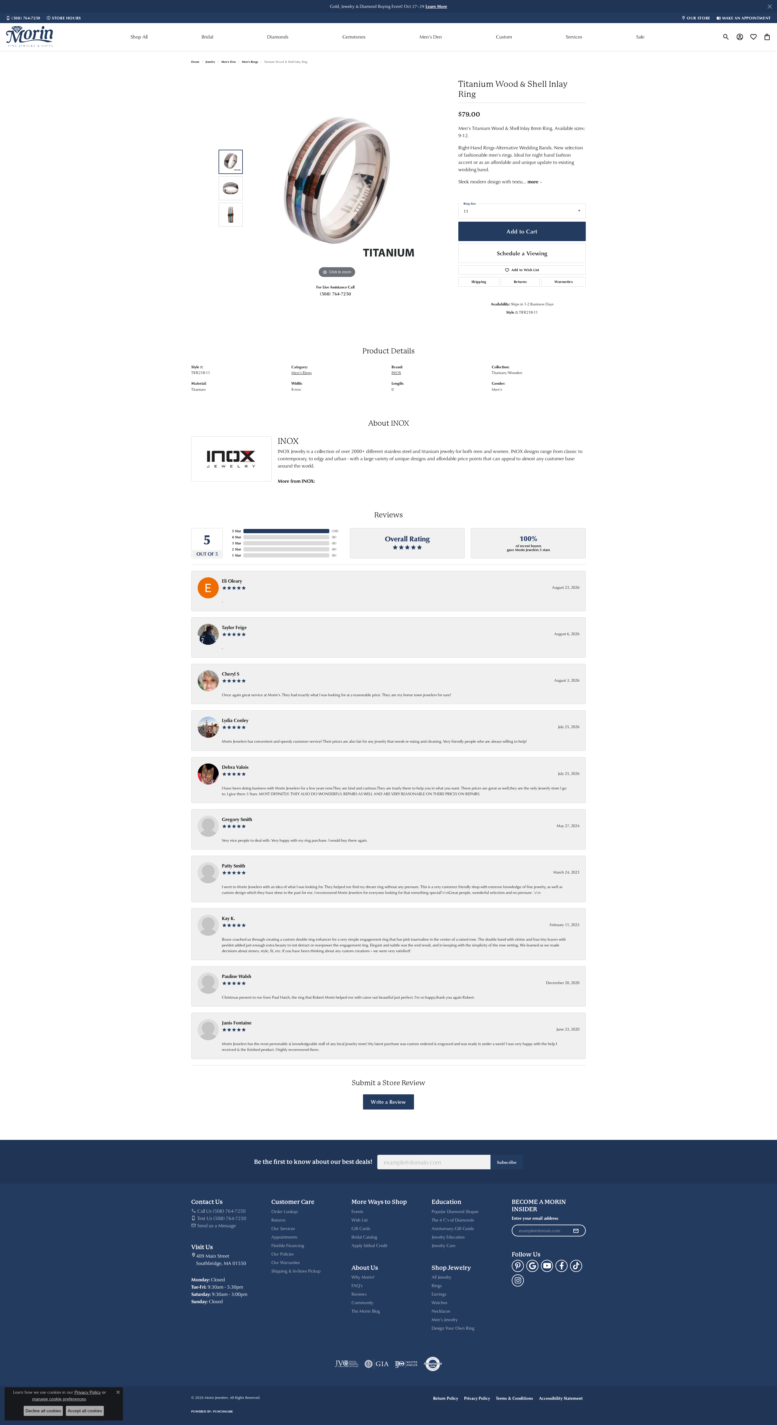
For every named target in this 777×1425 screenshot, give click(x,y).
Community (362, 1302)
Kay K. (228, 918)
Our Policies (282, 1254)
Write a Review (388, 1101)
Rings (437, 1285)
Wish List (359, 1220)
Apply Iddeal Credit (369, 1245)
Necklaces (441, 1311)
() (335, 531)
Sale (640, 36)
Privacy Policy (477, 1398)
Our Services (283, 1228)
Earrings (439, 1294)
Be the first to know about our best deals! (313, 1161)
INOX (396, 372)
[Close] (769, 6)
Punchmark (223, 1411)
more (534, 181)
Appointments (284, 1237)
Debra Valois (235, 767)
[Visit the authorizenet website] (432, 1364)
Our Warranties (285, 1262)
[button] (726, 37)
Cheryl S (230, 673)
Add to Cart (522, 231)
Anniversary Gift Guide (453, 1228)
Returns (520, 281)
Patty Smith (233, 865)
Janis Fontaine (237, 1022)
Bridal (207, 36)
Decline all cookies (43, 1410)
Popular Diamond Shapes (455, 1211)
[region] (337, 188)
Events (357, 1211)
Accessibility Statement (561, 1398)
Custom (504, 36)
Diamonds (277, 36)
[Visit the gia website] (377, 1364)
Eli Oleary (232, 581)
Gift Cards (360, 1228)
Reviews (358, 1294)
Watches (439, 1302)
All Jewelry (441, 1277)
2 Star (236, 549)
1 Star (236, 555)
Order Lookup (284, 1211)
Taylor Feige (234, 627)
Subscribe (507, 1162)
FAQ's (356, 1285)
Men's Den (430, 36)
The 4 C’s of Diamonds (453, 1220)
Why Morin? (363, 1277)
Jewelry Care (443, 1245)
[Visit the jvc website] (346, 1364)
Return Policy (445, 1398)
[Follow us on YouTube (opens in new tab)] (547, 1266)
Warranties (564, 281)
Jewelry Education (448, 1237)
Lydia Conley (235, 720)
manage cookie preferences (59, 1398)
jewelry (210, 62)
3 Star (236, 543)
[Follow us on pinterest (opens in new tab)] (518, 1266)
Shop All (139, 36)
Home (195, 62)
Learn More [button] (436, 6)
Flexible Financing (287, 1245)
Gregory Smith (237, 819)
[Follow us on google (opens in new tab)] (532, 1266)
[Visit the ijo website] (406, 1364)
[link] (23, 18)
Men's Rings (250, 62)
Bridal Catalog (364, 1237)
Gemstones (353, 36)
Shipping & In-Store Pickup (296, 1271)
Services (574, 36)
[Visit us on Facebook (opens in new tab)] (561, 1266)
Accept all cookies (85, 1410)
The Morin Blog (365, 1311)
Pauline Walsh (236, 976)
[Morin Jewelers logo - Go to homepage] (29, 36)
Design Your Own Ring (453, 1328)
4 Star (236, 537)
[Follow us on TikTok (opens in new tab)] (576, 1266)
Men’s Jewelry (445, 1319)
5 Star (236, 531)
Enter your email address (535, 1218)
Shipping (478, 281)
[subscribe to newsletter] (575, 1230)
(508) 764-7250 (335, 293)
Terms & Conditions (514, 1398)
